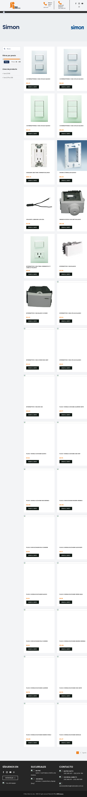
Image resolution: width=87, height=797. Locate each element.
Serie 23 (6, 73)
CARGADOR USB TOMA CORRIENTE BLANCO (38, 172)
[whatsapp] (79, 6)
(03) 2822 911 (68, 779)
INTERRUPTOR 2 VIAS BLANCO (67, 266)
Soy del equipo (11, 783)
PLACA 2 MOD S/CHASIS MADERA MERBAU (70, 500)
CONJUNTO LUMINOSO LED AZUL (35, 219)
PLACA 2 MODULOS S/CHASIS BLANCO (36, 594)
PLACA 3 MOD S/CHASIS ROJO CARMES (37, 641)
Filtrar (6, 62)
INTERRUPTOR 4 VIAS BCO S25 (34, 406)
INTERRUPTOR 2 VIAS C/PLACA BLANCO (70, 313)
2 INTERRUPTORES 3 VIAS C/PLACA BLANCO (71, 79)
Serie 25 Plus (7, 77)
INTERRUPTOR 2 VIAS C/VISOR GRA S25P (37, 360)
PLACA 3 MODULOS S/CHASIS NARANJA (70, 734)
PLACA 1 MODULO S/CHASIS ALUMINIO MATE (71, 406)
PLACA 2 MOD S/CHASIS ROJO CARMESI (37, 547)
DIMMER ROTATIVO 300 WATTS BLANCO (70, 219)
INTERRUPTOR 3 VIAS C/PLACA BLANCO (70, 360)
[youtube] (82, 3)
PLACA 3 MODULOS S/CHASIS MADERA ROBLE (38, 734)
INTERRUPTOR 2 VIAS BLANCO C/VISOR (37, 313)
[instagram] (79, 3)
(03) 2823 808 (77, 779)
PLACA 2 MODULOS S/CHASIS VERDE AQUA (71, 594)
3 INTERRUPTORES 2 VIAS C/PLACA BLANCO (38, 125)
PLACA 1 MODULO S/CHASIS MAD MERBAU (37, 500)
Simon (43, 62)
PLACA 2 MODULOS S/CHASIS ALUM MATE (70, 547)
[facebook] (76, 3)
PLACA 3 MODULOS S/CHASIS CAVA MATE (70, 688)
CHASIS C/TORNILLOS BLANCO (67, 172)
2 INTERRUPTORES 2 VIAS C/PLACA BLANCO (38, 79)
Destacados (35, 62)
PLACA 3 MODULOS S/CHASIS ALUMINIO (37, 688)
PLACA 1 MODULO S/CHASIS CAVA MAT (69, 453)
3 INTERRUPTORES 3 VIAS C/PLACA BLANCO (71, 125)
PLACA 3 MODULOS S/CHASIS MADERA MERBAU (72, 641)
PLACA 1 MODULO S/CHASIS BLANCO (36, 453)
